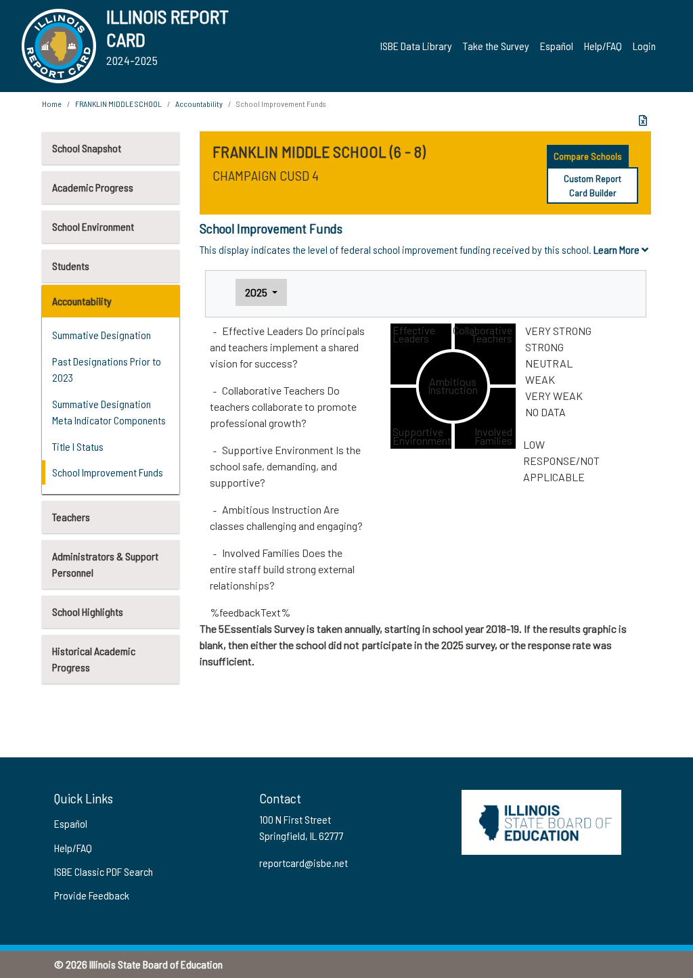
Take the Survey (496, 45)
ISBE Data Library (416, 45)
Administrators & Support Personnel (105, 564)
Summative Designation (101, 334)
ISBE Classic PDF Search (103, 871)
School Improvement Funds (107, 472)
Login (644, 45)
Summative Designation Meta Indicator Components (109, 411)
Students (70, 265)
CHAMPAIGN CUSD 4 (266, 175)
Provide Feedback (91, 895)
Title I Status (78, 446)
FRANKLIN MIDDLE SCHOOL (118, 103)
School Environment (93, 226)
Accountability (82, 300)
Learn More (618, 249)
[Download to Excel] (643, 120)
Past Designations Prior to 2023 (106, 369)
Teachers (71, 516)
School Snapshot (86, 147)
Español (556, 45)
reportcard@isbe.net (303, 862)
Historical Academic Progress (93, 658)
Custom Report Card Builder (592, 185)
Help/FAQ (603, 45)
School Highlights (87, 611)
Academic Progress (92, 187)
